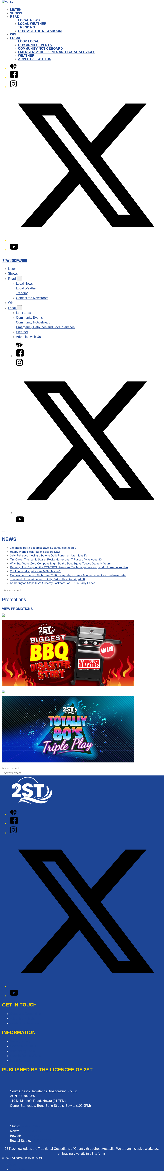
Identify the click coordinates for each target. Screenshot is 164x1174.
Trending (26, 27)
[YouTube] (14, 249)
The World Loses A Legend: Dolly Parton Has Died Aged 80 (47, 579)
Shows (16, 13)
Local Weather (32, 23)
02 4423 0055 (31, 1131)
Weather (26, 55)
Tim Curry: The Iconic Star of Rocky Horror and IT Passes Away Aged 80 (56, 559)
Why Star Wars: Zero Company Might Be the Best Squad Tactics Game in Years (60, 563)
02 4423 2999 (30, 1126)
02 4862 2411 (31, 1136)
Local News (29, 20)
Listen (16, 9)
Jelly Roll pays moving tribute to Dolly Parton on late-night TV (48, 555)
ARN (13, 1164)
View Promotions (17, 609)
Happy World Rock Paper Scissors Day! (35, 551)
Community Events (35, 45)
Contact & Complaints (25, 1013)
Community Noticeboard (40, 48)
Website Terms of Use (25, 1056)
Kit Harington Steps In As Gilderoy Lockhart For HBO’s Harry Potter (52, 582)
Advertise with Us (34, 59)
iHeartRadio (17, 1169)
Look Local (28, 41)
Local (15, 38)
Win (13, 34)
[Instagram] (13, 86)
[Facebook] (14, 77)
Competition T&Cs (23, 1046)
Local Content (20, 1060)
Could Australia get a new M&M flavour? (35, 571)
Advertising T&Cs (22, 1051)
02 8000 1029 (41, 1140)
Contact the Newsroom (40, 31)
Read (14, 16)
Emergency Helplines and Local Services (56, 52)
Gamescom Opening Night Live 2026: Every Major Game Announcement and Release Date (68, 575)
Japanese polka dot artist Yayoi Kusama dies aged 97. (44, 547)
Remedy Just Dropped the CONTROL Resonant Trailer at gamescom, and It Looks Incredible (69, 567)
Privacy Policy (20, 1041)
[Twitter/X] (86, 240)
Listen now (12, 260)
